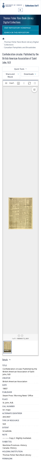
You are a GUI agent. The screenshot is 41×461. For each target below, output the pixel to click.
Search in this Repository (16, 32)
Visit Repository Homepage (17, 28)
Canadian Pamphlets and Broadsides (20, 47)
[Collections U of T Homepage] (3, 39)
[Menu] (20, 10)
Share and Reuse (10, 75)
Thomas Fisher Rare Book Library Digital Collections (21, 43)
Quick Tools (19, 69)
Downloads (29, 74)
